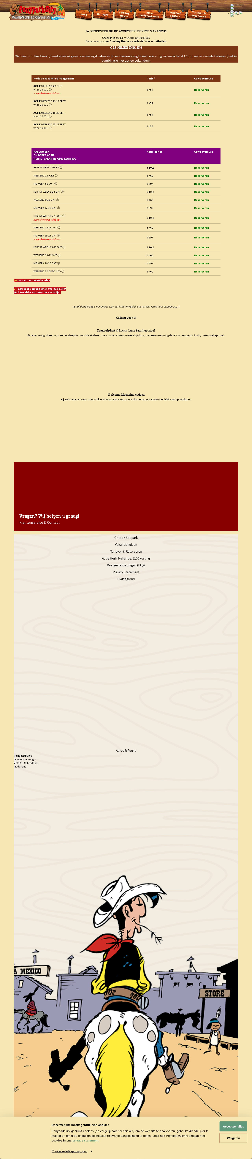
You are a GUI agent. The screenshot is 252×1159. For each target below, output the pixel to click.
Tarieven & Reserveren (198, 14)
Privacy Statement (126, 572)
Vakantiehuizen (126, 544)
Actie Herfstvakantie (149, 14)
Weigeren (233, 1138)
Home (83, 14)
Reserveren (201, 89)
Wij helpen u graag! (49, 516)
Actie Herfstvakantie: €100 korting (126, 558)
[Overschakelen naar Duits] (236, 8)
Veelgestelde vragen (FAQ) (126, 565)
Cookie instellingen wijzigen (69, 1151)
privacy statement (85, 1140)
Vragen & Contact (176, 14)
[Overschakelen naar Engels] (241, 8)
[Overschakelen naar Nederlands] (232, 8)
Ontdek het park (126, 538)
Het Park (103, 14)
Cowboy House (124, 14)
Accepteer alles (233, 1126)
